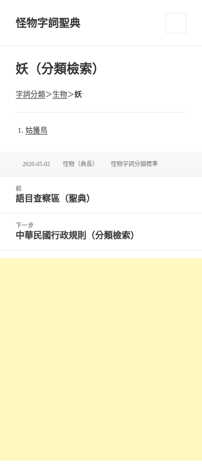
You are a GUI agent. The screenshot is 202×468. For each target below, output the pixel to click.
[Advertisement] (101, 359)
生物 (59, 94)
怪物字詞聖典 (48, 23)
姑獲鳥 (36, 130)
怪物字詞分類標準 (134, 164)
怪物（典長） (80, 164)
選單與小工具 (176, 23)
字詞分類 (30, 94)
